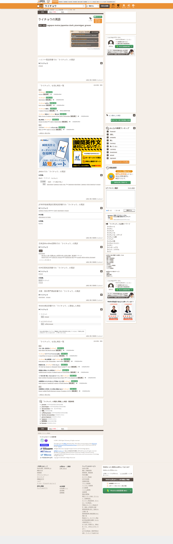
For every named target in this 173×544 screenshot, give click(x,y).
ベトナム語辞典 (110, 268)
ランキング (100, 80)
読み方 (40, 178)
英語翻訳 (85, 1)
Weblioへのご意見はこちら (110, 470)
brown (40, 391)
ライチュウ (110, 230)
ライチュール (111, 232)
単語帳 (108, 273)
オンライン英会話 (92, 1)
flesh (40, 116)
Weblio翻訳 (131, 188)
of (44, 110)
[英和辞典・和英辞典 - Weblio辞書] (41, 1)
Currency (113, 143)
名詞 (49, 182)
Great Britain (66, 372)
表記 (57, 182)
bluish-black (58, 121)
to (46, 217)
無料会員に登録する (120, 182)
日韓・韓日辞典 (110, 262)
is (53, 121)
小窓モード (113, 7)
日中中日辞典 (85, 479)
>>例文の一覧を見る (44, 133)
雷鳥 (43, 411)
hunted (64, 366)
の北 (68, 255)
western (64, 391)
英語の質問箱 (85, 494)
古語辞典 (108, 264)
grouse (41, 66)
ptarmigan (50, 184)
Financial (112, 131)
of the (57, 116)
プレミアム (124, 7)
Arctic (47, 257)
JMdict (65, 443)
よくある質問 (123, 473)
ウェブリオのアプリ (42, 488)
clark (55, 210)
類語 (62, 12)
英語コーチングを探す (102, 1)
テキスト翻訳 (113, 188)
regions (56, 383)
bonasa (44, 423)
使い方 (118, 7)
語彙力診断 (109, 274)
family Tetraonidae (64, 116)
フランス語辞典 (86, 483)
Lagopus (56, 184)
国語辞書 (108, 256)
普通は (52, 255)
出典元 (87, 80)
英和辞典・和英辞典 (49, 9)
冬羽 (58, 255)
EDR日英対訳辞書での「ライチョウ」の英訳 (57, 267)
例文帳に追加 (49, 92)
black (43, 350)
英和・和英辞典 (110, 259)
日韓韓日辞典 (85, 481)
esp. (64, 184)
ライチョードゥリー (113, 243)
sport (69, 366)
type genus (42, 361)
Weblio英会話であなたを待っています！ (120, 302)
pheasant (54, 366)
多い (61, 182)
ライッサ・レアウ (112, 247)
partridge (55, 355)
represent (113, 158)
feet (73, 257)
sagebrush (51, 383)
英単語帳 (75, 1)
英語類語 (65, 1)
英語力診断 (80, 1)
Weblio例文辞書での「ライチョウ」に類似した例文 (60, 306)
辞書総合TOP (40, 479)
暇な (111, 140)
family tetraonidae (48, 415)
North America (64, 383)
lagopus (44, 419)
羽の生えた (45, 255)
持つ (63, 255)
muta (61, 184)
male (51, 121)
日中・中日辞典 (110, 261)
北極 (74, 255)
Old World (48, 350)
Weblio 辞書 (41, 9)
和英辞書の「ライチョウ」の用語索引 (44, 433)
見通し (112, 134)
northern (44, 377)
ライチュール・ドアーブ (114, 235)
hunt (40, 105)
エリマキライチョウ (46, 321)
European (50, 377)
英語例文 (61, 1)
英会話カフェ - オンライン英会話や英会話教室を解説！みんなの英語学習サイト (90, 520)
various (49, 116)
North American (51, 391)
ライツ (109, 251)
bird (42, 366)
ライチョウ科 (111, 241)
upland (55, 372)
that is (59, 366)
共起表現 (70, 1)
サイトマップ (40, 477)
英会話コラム (109, 276)
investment (113, 152)
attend (112, 155)
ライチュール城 (112, 237)
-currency (113, 149)
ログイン (128, 7)
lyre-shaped (71, 377)
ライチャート (111, 226)
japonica (92, 184)
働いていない (113, 146)
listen (49, 217)
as (44, 366)
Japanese (71, 184)
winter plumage (90, 257)
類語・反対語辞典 (110, 258)
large (43, 257)
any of (45, 116)
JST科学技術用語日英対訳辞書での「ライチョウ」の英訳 (61, 204)
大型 (65, 255)
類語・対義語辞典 (87, 470)
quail (48, 129)
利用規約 (39, 472)
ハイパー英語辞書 (59, 9)
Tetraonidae (52, 361)
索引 (91, 80)
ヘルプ (39, 481)
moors (59, 372)
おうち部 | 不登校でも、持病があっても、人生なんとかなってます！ (90, 527)
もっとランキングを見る (121, 162)
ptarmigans (42, 99)
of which (45, 121)
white (83, 257)
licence (60, 446)
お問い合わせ (63, 468)
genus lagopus (46, 417)
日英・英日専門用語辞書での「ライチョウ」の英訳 (59, 291)
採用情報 (62, 492)
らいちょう (54, 178)
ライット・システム (113, 249)
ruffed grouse (49, 324)
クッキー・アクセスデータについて (46, 483)
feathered (68, 257)
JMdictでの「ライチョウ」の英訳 (52, 171)
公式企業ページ (64, 488)
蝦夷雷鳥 (44, 421)
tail (76, 377)
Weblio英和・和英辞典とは (44, 468)
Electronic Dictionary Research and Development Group (75, 444)
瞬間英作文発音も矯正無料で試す (98, 21)
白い (55, 255)
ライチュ (109, 228)
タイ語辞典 (109, 266)
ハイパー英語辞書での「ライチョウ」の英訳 (57, 59)
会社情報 (62, 490)
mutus (46, 210)
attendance (42, 217)
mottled (45, 391)
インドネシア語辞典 (111, 265)
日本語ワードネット (59, 451)
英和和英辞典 (55, 1)
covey (41, 110)
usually (79, 257)
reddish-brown (43, 372)
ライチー (109, 245)
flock (44, 355)
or (50, 129)
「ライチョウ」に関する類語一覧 (45, 259)
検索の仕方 (40, 470)
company (113, 137)
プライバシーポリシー (43, 475)
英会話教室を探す (111, 1)
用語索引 (94, 80)
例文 (50, 12)
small (41, 355)
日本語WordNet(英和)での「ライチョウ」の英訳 (58, 243)
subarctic (54, 257)
